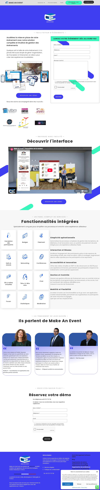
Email (34, 418)
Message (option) (58, 60)
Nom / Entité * (58, 44)
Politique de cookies (76, 487)
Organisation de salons (79, 462)
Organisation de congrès (80, 464)
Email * (56, 55)
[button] (97, 471)
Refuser (79, 484)
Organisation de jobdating (80, 469)
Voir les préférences (91, 484)
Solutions (40, 2)
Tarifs (61, 2)
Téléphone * (36, 413)
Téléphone (56, 50)
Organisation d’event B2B (80, 465)
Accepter (67, 484)
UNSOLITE (32, 466)
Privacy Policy (84, 487)
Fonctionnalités (52, 2)
